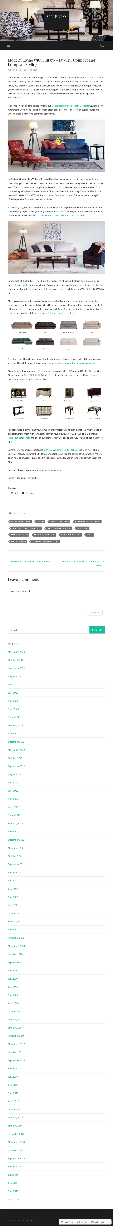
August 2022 (14, 774)
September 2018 (16, 1158)
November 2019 (16, 1044)
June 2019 (13, 1084)
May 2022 (13, 798)
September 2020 (16, 962)
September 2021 (16, 864)
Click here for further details (62, 313)
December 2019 (16, 1035)
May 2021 (13, 896)
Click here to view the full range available (74, 362)
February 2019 (15, 1117)
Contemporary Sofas (59, 528)
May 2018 (13, 1191)
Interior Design (19, 535)
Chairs (40, 521)
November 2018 (16, 1142)
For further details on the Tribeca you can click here (58, 215)
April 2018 (13, 1199)
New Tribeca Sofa (71, 535)
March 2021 (14, 913)
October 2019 (15, 1052)
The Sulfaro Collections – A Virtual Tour (29, 561)
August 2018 (14, 1166)
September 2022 (16, 766)
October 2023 (15, 659)
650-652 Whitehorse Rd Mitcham (61, 449)
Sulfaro (57, 16)
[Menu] (8, 45)
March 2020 (14, 1011)
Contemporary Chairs (88, 521)
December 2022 (16, 741)
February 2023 (15, 725)
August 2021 (14, 872)
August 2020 (14, 970)
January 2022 (14, 831)
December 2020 (16, 937)
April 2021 (13, 905)
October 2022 (15, 758)
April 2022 (13, 807)
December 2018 (16, 1133)
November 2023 (16, 651)
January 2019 (14, 1125)
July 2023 (13, 684)
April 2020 (13, 1003)
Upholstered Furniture (45, 541)
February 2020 (15, 1019)
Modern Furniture (44, 535)
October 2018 (15, 1150)
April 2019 (13, 1101)
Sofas (90, 535)
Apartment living (21, 521)
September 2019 (16, 1060)
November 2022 (16, 749)
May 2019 (13, 1093)
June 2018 (13, 1182)
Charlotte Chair (59, 521)
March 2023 (14, 717)
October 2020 (15, 954)
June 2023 (13, 692)
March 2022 (14, 815)
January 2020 (14, 1027)
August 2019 (14, 1068)
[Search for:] (56, 630)
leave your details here (19, 437)
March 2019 (14, 1109)
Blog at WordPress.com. (23, 1220)
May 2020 (13, 994)
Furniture (83, 528)
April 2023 (13, 708)
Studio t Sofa (18, 541)
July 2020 (13, 978)
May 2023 (13, 700)
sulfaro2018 (30, 70)
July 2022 (13, 782)
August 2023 (14, 676)
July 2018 (13, 1174)
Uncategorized (21, 513)
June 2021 (13, 888)
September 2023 (16, 668)
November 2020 (16, 945)
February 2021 (15, 921)
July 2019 (13, 1076)
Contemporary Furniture (26, 528)
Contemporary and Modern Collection (71, 105)
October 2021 (15, 856)
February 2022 (15, 823)
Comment (94, 612)
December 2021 (16, 839)
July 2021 (13, 880)
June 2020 (13, 986)
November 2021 (16, 847)
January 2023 (14, 733)
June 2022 (13, 790)
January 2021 (14, 929)
